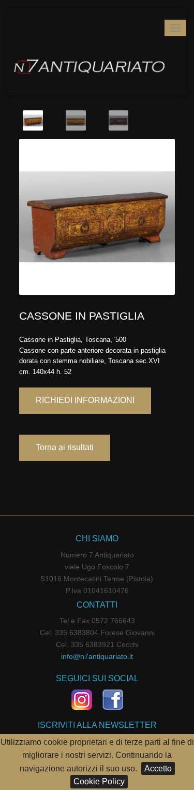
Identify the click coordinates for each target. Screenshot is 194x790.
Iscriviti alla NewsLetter (97, 725)
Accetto (158, 768)
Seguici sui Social (97, 678)
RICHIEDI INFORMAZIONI (85, 400)
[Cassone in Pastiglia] (97, 215)
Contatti (97, 604)
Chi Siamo (97, 538)
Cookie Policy (99, 781)
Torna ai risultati (65, 447)
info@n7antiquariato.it (97, 656)
